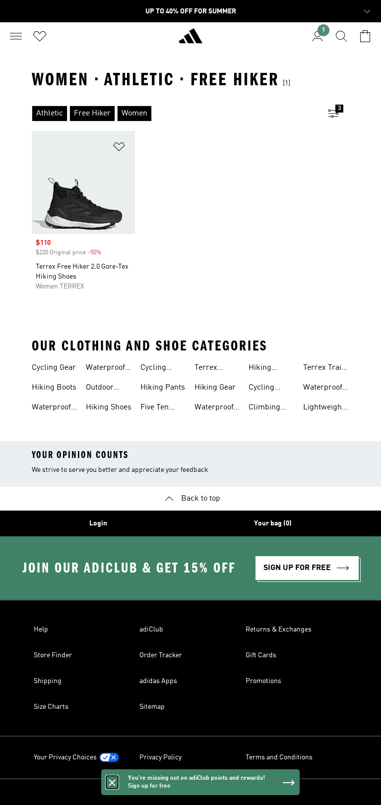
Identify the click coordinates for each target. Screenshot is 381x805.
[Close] (112, 782)
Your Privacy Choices (65, 757)
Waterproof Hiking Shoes (108, 369)
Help (41, 629)
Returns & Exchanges (279, 629)
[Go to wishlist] (40, 36)
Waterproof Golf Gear (322, 389)
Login (98, 523)
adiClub (151, 629)
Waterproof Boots (214, 408)
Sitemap (152, 706)
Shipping (48, 681)
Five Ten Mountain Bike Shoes (159, 408)
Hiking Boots (54, 388)
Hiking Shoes (108, 407)
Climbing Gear (264, 408)
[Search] (341, 36)
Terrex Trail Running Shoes (323, 369)
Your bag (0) (273, 523)
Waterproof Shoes (51, 408)
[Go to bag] (365, 36)
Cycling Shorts (153, 369)
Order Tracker (160, 655)
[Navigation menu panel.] (16, 36)
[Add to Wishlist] (119, 148)
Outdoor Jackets (100, 389)
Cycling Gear (54, 368)
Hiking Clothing (263, 369)
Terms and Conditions (279, 757)
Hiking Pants (162, 388)
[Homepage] (190, 40)
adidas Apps (158, 681)
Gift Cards (261, 655)
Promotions (263, 681)
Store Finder (53, 655)
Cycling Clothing (263, 389)
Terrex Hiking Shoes (217, 369)
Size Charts (51, 706)
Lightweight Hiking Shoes (326, 408)
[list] (175, 113)
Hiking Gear (215, 388)
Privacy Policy (160, 757)
